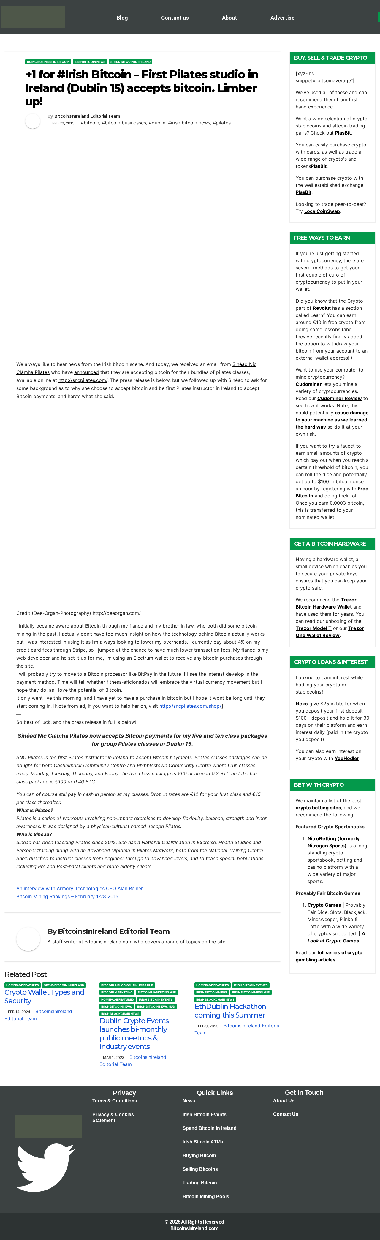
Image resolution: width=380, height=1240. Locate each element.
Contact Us (285, 1114)
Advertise (282, 18)
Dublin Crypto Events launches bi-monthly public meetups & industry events (134, 1033)
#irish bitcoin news (189, 123)
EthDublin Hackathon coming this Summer (230, 1010)
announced (86, 372)
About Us (283, 1100)
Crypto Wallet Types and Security (44, 996)
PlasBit (343, 133)
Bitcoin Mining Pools (206, 1196)
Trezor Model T (314, 628)
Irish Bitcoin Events (156, 999)
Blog (122, 18)
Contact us (175, 18)
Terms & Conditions (114, 1100)
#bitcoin (90, 123)
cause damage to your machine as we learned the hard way (332, 420)
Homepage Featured (22, 985)
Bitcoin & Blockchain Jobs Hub (127, 985)
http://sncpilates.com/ (82, 380)
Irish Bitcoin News (90, 62)
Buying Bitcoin (199, 1155)
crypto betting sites (318, 808)
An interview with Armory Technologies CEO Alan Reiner (79, 888)
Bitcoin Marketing (117, 992)
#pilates (222, 123)
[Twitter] (45, 1167)
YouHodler (347, 758)
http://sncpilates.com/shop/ (190, 706)
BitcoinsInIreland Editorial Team (87, 116)
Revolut (322, 308)
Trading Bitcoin (200, 1182)
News (189, 1100)
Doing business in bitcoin (48, 62)
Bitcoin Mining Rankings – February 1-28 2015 (67, 896)
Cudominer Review (339, 398)
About (229, 18)
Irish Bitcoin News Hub (156, 1006)
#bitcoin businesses (124, 123)
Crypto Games (324, 905)
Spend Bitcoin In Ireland (130, 62)
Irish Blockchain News (120, 1013)
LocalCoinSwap (322, 211)
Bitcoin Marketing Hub (157, 992)
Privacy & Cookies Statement (113, 1117)
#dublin (157, 123)
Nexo (302, 704)
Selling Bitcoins (200, 1169)
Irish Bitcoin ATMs (203, 1141)
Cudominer (309, 384)
